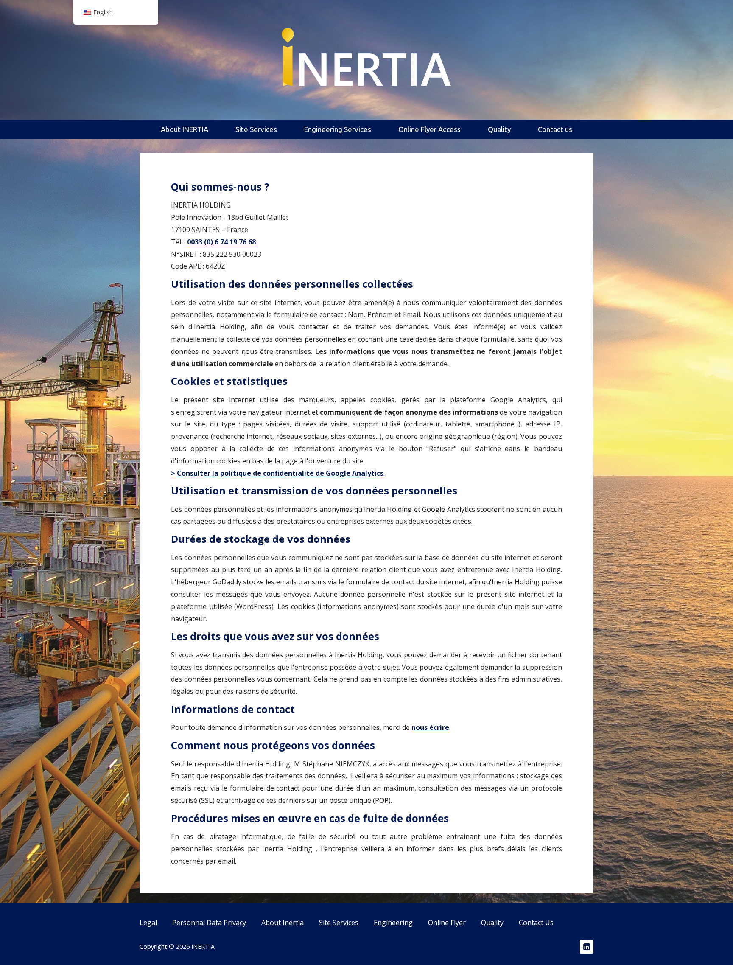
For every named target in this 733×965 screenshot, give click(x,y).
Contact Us (536, 922)
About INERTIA (184, 129)
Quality (499, 129)
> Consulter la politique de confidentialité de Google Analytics (277, 473)
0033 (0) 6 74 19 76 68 (221, 242)
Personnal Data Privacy (209, 922)
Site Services (256, 129)
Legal (148, 922)
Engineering (393, 922)
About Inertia (282, 922)
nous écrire (430, 727)
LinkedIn (586, 947)
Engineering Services (337, 129)
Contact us (555, 129)
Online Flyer (447, 922)
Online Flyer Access (429, 129)
